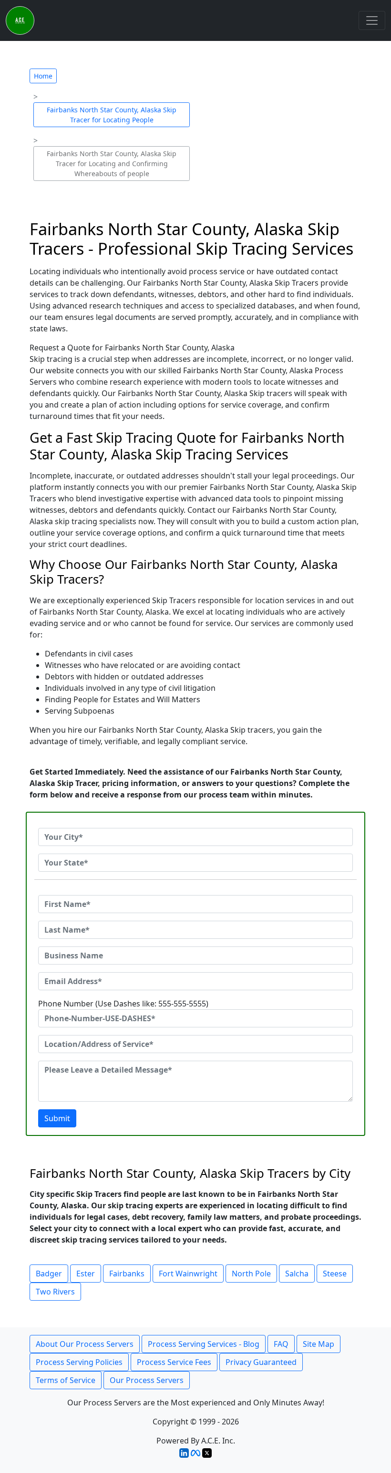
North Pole (251, 1273)
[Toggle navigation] (372, 20)
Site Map (318, 1344)
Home (43, 75)
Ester (85, 1273)
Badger (49, 1273)
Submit (57, 1118)
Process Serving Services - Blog (203, 1344)
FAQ (281, 1344)
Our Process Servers (147, 1380)
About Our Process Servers (85, 1344)
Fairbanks (126, 1273)
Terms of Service (65, 1380)
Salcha (297, 1273)
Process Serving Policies (79, 1362)
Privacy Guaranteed (261, 1362)
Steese (335, 1273)
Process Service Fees (174, 1362)
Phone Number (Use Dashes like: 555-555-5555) (123, 1003)
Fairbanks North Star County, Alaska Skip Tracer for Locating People (111, 114)
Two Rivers (55, 1291)
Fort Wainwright (188, 1273)
